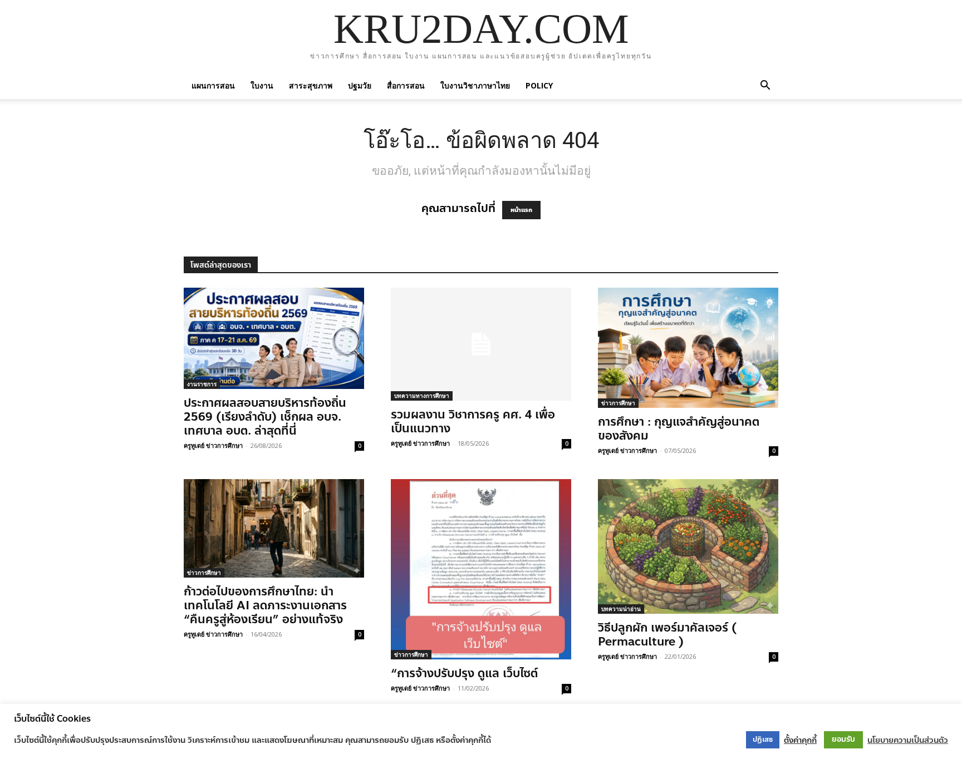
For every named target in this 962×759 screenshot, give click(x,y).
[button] (765, 85)
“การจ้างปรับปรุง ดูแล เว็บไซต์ (464, 673)
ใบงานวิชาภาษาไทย (475, 85)
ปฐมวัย (359, 85)
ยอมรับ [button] (843, 739)
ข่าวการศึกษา (618, 403)
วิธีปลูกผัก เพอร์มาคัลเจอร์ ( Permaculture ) (667, 634)
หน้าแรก (521, 210)
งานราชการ (202, 384)
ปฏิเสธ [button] (763, 739)
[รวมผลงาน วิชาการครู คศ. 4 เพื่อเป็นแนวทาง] (481, 344)
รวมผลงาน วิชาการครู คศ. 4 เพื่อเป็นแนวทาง (473, 421)
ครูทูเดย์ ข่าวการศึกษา (213, 445)
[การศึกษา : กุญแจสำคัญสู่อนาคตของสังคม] (688, 348)
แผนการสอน (213, 85)
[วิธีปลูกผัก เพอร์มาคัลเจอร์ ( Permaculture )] (688, 546)
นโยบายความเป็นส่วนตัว (907, 740)
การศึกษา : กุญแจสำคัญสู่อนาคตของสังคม (678, 429)
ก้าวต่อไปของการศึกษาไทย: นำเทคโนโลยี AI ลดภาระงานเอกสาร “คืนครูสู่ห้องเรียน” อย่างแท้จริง (265, 605)
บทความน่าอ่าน (621, 609)
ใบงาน (262, 85)
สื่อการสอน (406, 85)
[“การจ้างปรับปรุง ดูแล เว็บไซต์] (481, 569)
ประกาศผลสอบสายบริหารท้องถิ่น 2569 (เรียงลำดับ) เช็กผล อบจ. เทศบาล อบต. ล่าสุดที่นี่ (265, 417)
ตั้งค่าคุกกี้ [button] (800, 740)
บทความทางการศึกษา (421, 396)
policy (539, 85)
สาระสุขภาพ (310, 85)
